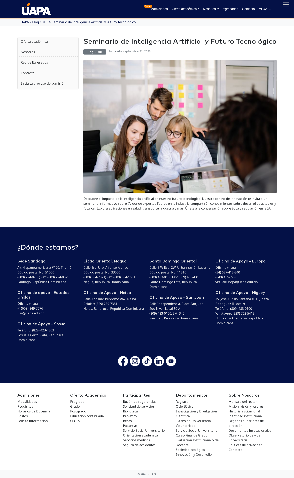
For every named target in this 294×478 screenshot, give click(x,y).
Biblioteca (130, 411)
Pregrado (77, 401)
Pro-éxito (130, 416)
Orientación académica (140, 435)
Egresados (230, 9)
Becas (127, 421)
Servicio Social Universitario (144, 430)
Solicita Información (32, 421)
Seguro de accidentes (139, 445)
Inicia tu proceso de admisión (43, 83)
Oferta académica (34, 41)
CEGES (75, 421)
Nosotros (28, 52)
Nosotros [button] (210, 9)
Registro (182, 401)
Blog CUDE (94, 52)
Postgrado (78, 411)
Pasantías (130, 425)
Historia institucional (244, 411)
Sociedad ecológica (190, 450)
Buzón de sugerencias (139, 401)
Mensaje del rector (243, 401)
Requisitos (25, 406)
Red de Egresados (34, 62)
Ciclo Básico (185, 406)
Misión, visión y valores (246, 406)
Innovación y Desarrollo (194, 454)
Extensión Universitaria (193, 421)
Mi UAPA (265, 9)
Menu (285, 4)
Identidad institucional (246, 416)
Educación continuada (87, 416)
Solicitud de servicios (139, 406)
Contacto (248, 9)
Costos (22, 416)
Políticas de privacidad (245, 445)
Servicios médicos (136, 440)
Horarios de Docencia (33, 411)
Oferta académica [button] (184, 9)
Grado (75, 406)
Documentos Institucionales (250, 430)
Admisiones (158, 7)
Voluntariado (186, 425)
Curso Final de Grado (192, 435)
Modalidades (27, 401)
